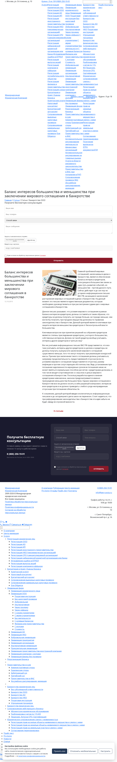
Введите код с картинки (12, 244)
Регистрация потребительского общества (56, 76)
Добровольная (72, 26)
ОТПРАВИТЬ (99, 469)
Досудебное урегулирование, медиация (72, 185)
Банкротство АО (90, 24)
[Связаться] (1, 522)
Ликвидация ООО (19, 593)
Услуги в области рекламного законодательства (73, 164)
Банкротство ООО (19, 692)
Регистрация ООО (56, 10)
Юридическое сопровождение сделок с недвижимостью (32, 719)
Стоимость (70, 62)
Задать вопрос (91, 96)
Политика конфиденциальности (19, 507)
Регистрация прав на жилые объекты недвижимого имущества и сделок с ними (46, 722)
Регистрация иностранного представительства (56, 21)
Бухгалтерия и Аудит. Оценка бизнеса (54, 95)
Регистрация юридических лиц (21, 539)
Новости (7, 738)
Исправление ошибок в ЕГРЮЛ (25, 561)
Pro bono (46, 490)
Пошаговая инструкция (25, 596)
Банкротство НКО (19, 697)
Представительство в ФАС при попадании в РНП (74, 172)
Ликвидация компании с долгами (26, 654)
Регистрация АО (55, 13)
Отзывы (53, 490)
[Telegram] (6, 522)
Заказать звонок (77, 96)
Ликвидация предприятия (22, 640)
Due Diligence (17, 585)
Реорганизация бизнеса (18, 659)
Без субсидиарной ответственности (90, 13)
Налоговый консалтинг (21, 574)
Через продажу (72, 32)
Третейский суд (72, 130)
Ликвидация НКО (18, 634)
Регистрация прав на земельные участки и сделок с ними (90, 128)
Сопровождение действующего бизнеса (90, 49)
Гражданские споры (20, 670)
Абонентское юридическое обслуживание (89, 57)
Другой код (31, 240)
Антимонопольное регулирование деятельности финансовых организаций (73, 144)
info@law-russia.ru (104, 492)
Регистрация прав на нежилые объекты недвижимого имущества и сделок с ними (89, 111)
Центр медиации (72, 488)
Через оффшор (72, 35)
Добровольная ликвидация (23, 637)
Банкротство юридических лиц (89, 8)
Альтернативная (72, 29)
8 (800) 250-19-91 (62, 1)
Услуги (45, 5)
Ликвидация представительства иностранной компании (36, 651)
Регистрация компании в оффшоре (53, 68)
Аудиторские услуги (56, 100)
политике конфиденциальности (31, 756)
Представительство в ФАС (22, 678)
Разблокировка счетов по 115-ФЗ (90, 65)
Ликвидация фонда (73, 106)
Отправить (58, 260)
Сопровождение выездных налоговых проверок (32, 580)
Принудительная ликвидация (24, 648)
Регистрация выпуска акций (23, 563)
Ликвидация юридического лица (71, 10)
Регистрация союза (56, 89)
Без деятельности (23, 618)
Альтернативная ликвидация (24, 645)
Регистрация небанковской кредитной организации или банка (55, 48)
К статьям (58, 411)
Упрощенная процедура (22, 703)
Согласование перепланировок (25, 730)
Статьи (7, 741)
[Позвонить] (4, 522)
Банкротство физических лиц (20, 706)
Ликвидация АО (18, 632)
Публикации (58, 488)
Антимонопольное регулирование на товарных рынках (73, 155)
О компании (47, 488)
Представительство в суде (19, 665)
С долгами (69, 59)
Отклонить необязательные (83, 751)
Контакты (72, 490)
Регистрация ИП (55, 15)
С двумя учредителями (25, 615)
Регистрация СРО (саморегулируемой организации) (56, 38)
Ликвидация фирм (73, 5)
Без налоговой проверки (72, 21)
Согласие (43, 255)
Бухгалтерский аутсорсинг (23, 577)
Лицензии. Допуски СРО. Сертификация (89, 70)
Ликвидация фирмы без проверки (26, 656)
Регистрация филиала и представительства (56, 84)
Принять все (59, 751)
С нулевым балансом (24, 621)
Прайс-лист (63, 490)
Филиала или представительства (29, 623)
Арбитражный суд (73, 128)
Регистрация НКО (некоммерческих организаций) (55, 29)
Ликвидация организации (22, 643)
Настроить (105, 751)
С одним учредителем (24, 613)
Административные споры (23, 667)
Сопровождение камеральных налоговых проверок (34, 582)
